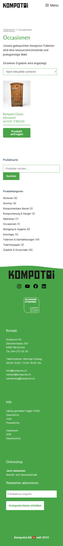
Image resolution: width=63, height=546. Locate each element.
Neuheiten (9, 218)
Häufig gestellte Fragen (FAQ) (23, 410)
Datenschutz (13, 438)
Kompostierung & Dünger (17, 213)
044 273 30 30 (19, 351)
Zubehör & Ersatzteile (15, 249)
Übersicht (9, 29)
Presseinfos (12, 422)
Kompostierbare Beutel (16, 208)
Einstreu (7, 203)
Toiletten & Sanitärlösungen (18, 239)
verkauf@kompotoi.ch (18, 374)
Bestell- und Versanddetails (21, 474)
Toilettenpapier (11, 244)
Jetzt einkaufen (16, 470)
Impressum (12, 430)
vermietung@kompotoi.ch (20, 378)
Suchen (11, 176)
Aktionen (8, 198)
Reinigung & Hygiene (14, 229)
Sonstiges (8, 234)
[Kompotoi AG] (15, 5)
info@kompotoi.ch (16, 370)
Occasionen (9, 223)
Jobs (9, 418)
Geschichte (12, 414)
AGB (8, 434)
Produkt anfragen (16, 133)
